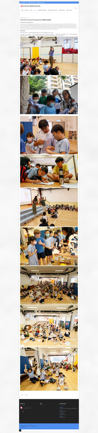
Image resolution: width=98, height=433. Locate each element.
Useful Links (69, 10)
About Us (26, 10)
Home (22, 10)
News (31, 10)
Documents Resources (41, 10)
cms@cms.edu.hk (42, 2)
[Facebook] (23, 411)
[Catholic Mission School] (30, 6)
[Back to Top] (20, 430)
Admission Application (53, 10)
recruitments (62, 10)
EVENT (34, 10)
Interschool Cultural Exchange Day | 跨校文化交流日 (35, 20)
